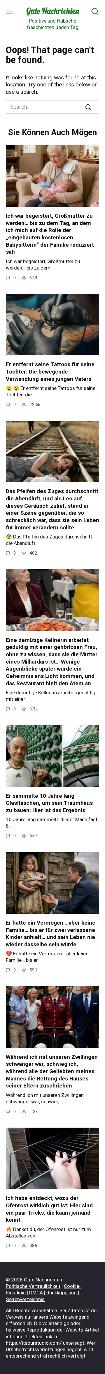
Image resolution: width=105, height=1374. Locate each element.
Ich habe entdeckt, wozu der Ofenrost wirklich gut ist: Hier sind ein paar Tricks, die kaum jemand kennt (49, 1209)
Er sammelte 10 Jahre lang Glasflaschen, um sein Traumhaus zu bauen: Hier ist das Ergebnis (49, 803)
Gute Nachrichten (52, 11)
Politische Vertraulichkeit (33, 1286)
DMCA (36, 1292)
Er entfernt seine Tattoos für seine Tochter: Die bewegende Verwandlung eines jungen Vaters (50, 371)
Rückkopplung (61, 1292)
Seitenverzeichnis (25, 1299)
